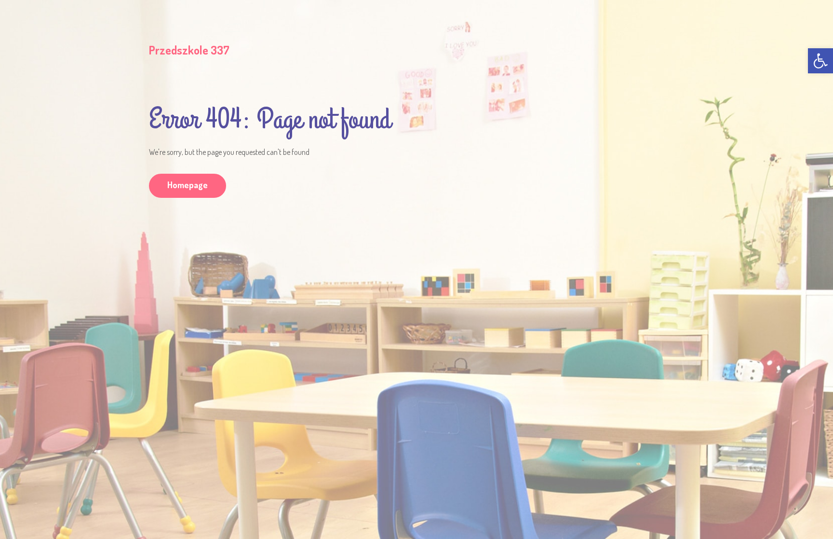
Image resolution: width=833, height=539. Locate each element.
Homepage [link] (187, 185)
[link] (820, 60)
